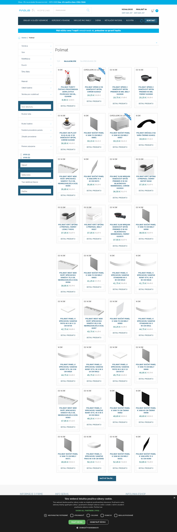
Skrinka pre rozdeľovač (30, 94)
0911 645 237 (139, 13)
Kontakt (151, 21)
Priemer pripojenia (28, 146)
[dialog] (88, 513)
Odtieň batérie (27, 88)
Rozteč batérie (27, 124)
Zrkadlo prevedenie (29, 137)
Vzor (23, 52)
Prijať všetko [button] (77, 522)
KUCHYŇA (130, 20)
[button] (88, 510)
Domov (24, 37)
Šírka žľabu (26, 72)
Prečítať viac (98, 507)
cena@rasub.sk (86, 31)
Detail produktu (68, 106)
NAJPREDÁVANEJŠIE (88, 61)
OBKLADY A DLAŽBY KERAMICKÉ (35, 20)
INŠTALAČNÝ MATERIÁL (113, 20)
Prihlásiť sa (141, 9)
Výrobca (25, 46)
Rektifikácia (26, 59)
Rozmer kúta (26, 114)
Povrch (24, 65)
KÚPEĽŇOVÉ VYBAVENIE (61, 20)
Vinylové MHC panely (82, 20)
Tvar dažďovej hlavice (30, 182)
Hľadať (88, 10)
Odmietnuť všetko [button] (98, 522)
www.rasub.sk (36, 10)
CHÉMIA (98, 20)
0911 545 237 (127, 13)
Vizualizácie (127, 9)
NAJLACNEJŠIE (70, 61)
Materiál (24, 81)
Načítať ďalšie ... (107, 478)
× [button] (174, 498)
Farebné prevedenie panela (32, 130)
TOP (58, 61)
